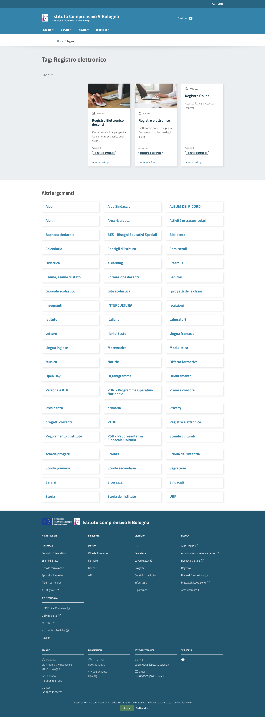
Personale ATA (57, 390)
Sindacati (176, 482)
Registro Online (197, 95)
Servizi (65, 30)
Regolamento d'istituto (64, 436)
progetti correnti (59, 422)
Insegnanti (54, 305)
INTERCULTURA (120, 305)
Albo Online (187, 546)
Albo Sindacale (119, 206)
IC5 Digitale (48, 590)
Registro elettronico (104, 153)
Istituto (51, 319)
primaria (114, 408)
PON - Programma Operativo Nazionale (130, 391)
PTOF (112, 422)
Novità (82, 30)
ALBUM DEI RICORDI (185, 206)
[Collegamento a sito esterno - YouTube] (190, 18)
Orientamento (180, 376)
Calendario (54, 248)
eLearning (115, 263)
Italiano (113, 319)
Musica (51, 361)
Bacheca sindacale (60, 234)
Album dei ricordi (51, 582)
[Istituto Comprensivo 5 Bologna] (45, 17)
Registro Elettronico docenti (108, 122)
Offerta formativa (183, 361)
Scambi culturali (182, 436)
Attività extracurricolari (187, 220)
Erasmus (176, 263)
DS (136, 546)
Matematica (117, 347)
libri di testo (117, 333)
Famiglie (93, 560)
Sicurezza (115, 482)
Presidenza (54, 408)
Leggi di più (99, 162)
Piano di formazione (192, 575)
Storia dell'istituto (122, 496)
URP (172, 496)
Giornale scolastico (60, 291)
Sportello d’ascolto (52, 575)
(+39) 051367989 (52, 680)
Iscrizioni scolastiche (53, 630)
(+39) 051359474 (52, 692)
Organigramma (119, 376)
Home (60, 41)
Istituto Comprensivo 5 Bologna (85, 17)
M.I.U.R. (46, 623)
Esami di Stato (50, 560)
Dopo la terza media (53, 568)
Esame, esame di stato (63, 277)
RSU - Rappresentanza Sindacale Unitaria (125, 438)
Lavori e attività (143, 560)
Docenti (92, 568)
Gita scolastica (119, 291)
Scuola (47, 30)
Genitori (175, 277)
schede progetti (58, 454)
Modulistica (178, 347)
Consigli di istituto (122, 248)
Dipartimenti (142, 590)
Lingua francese (181, 333)
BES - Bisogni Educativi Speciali (132, 234)
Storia (50, 496)
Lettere (51, 333)
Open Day (53, 376)
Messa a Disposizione (193, 582)
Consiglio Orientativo (53, 553)
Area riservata (119, 220)
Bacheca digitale (190, 560)
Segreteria (177, 468)
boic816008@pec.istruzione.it (152, 664)
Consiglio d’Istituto (145, 575)
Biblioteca (177, 234)
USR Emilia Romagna (54, 608)
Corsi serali (178, 248)
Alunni (51, 220)
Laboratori (177, 319)
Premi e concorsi (182, 390)
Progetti (139, 568)
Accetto (127, 708)
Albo (49, 206)
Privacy (175, 408)
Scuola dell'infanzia (184, 454)
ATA (90, 575)
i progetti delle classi (185, 291)
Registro (186, 568)
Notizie (113, 361)
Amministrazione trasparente (198, 553)
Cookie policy (142, 708)
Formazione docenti (123, 277)
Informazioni (142, 582)
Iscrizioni (176, 305)
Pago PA (46, 638)
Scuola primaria (58, 468)
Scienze (113, 454)
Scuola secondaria (122, 468)
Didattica (101, 30)
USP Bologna (49, 615)
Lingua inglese (57, 347)
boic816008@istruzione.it (150, 676)
